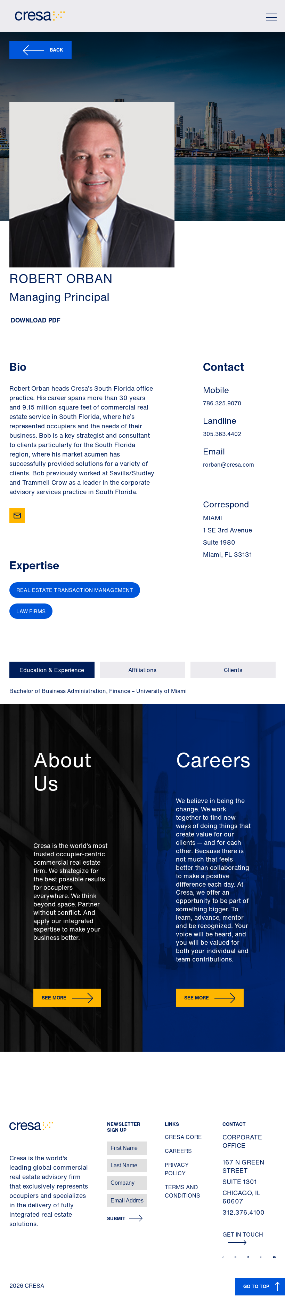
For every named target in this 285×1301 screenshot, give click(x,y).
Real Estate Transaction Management (74, 590)
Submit (116, 1219)
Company (12, 1179)
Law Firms (31, 611)
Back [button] (56, 49)
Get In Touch (242, 1234)
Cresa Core (183, 1137)
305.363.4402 (222, 434)
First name (13, 1144)
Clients (233, 670)
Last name (13, 1162)
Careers (178, 1151)
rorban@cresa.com (228, 464)
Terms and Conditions (182, 1191)
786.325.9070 (222, 403)
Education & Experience (51, 670)
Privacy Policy (177, 1169)
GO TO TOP (256, 1286)
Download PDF (35, 320)
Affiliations (142, 670)
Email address (17, 1197)
